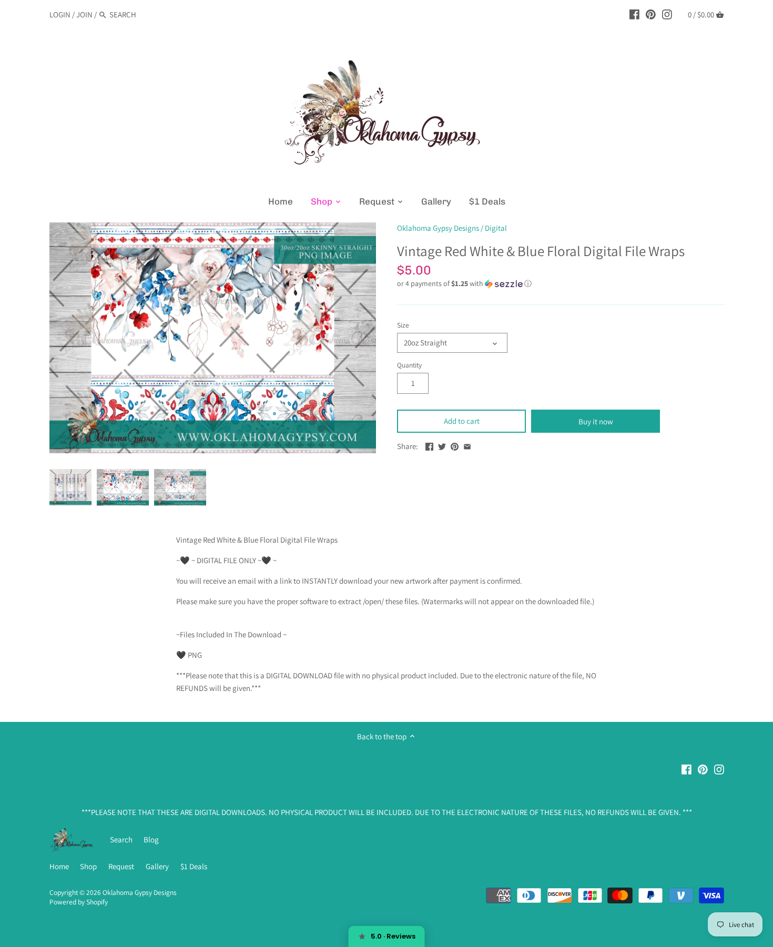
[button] (560, 284)
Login (59, 14)
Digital (496, 228)
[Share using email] (467, 445)
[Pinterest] (651, 14)
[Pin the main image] (455, 445)
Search (121, 839)
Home (59, 866)
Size (403, 325)
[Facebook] (634, 14)
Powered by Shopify (78, 902)
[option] (70, 487)
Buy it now (595, 421)
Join (84, 14)
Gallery (157, 866)
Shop (88, 866)
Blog (151, 839)
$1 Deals (193, 866)
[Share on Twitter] (442, 445)
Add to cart (462, 421)
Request (121, 866)
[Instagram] (667, 14)
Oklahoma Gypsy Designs (438, 228)
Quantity (409, 365)
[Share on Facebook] (429, 445)
